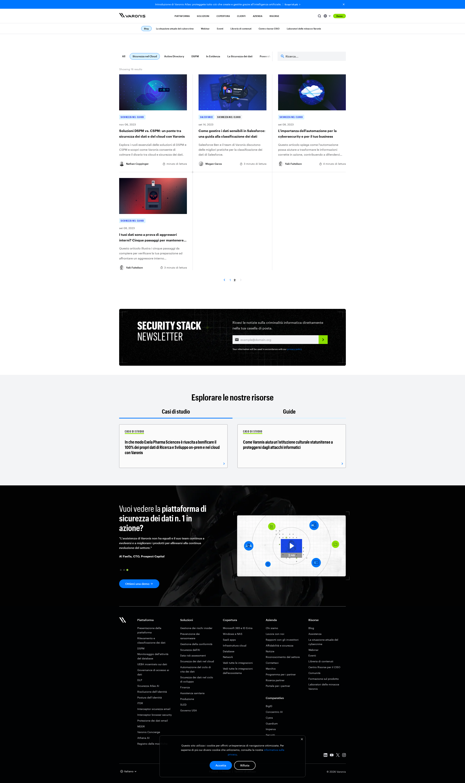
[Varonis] (132, 16)
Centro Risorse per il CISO (324, 667)
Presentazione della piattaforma (149, 630)
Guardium (272, 723)
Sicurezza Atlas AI (148, 685)
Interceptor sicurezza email (153, 708)
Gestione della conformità (196, 644)
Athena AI (143, 737)
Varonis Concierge (148, 732)
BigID (269, 706)
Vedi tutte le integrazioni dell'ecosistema (238, 670)
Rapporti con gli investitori (282, 639)
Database (228, 651)
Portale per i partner (278, 685)
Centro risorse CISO (269, 28)
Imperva (271, 729)
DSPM (195, 56)
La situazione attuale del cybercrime (175, 28)
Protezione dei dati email (152, 720)
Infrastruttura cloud (234, 645)
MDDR (141, 726)
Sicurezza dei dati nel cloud (197, 661)
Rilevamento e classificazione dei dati (151, 640)
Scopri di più (291, 4)
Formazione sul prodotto (323, 678)
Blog (311, 628)
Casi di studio (176, 411)
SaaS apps (229, 639)
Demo (339, 16)
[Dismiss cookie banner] (302, 740)
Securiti (270, 734)
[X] (338, 755)
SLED (183, 704)
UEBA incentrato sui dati (152, 664)
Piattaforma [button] (182, 16)
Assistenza (315, 633)
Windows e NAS (232, 633)
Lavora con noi (275, 633)
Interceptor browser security (154, 714)
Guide (289, 411)
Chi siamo (272, 628)
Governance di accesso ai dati (153, 672)
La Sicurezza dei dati (239, 56)
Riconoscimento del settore (283, 656)
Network (228, 656)
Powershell (266, 56)
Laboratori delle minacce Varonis (304, 28)
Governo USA (188, 710)
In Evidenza (213, 56)
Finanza (185, 687)
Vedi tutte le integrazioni (238, 662)
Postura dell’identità (149, 697)
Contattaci (272, 662)
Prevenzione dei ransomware (190, 636)
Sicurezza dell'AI (190, 649)
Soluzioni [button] (203, 16)
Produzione (187, 698)
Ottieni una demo (137, 583)
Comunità (314, 672)
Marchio (271, 668)
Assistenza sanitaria (192, 693)
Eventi (220, 28)
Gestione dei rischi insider (196, 628)
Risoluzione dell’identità (152, 691)
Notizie (270, 651)
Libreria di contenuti (241, 28)
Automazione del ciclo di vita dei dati (195, 669)
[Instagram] (344, 755)
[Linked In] (325, 755)
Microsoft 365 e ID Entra (237, 628)
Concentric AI (274, 711)
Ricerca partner (275, 680)
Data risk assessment (193, 655)
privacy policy (294, 349)
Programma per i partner (281, 674)
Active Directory (174, 56)
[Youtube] (331, 755)
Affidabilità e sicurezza (279, 645)
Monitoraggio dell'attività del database (152, 656)
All (123, 56)
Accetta (220, 765)
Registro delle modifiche (152, 743)
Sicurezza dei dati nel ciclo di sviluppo (196, 679)
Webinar (205, 28)
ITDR (140, 703)
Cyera (269, 717)
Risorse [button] (274, 16)
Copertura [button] (223, 16)
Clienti (241, 16)
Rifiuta (244, 765)
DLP (139, 680)
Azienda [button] (257, 16)
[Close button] (343, 4)
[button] (121, 570)
